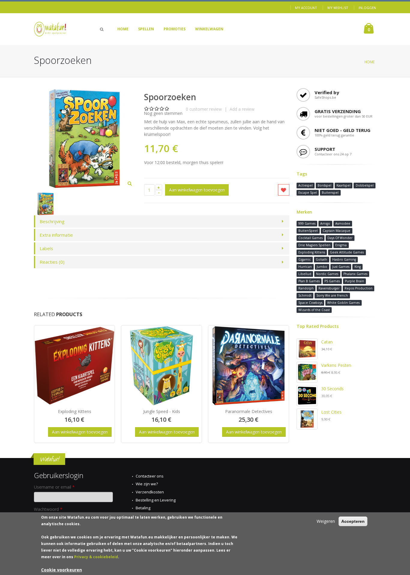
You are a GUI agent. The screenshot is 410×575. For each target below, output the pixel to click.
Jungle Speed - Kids (161, 411)
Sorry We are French (332, 295)
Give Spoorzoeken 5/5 (167, 108)
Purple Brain (354, 281)
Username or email (54, 487)
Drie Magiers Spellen (314, 245)
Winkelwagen (209, 28)
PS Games (332, 281)
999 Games (306, 223)
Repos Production (358, 288)
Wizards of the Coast (314, 310)
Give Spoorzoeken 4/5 (161, 108)
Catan (327, 342)
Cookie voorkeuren (61, 570)
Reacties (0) (52, 262)
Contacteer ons (150, 476)
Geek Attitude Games (347, 252)
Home (122, 28)
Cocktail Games (310, 238)
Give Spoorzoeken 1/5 (146, 108)
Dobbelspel (365, 185)
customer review (204, 109)
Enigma (341, 245)
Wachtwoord (48, 509)
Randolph (306, 288)
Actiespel (305, 185)
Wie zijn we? (147, 484)
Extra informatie (56, 235)
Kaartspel (343, 185)
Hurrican (305, 267)
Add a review (242, 109)
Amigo (325, 223)
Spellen (146, 28)
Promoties (174, 28)
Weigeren (326, 521)
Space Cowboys (310, 303)
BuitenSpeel (308, 231)
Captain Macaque (336, 231)
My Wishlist (337, 7)
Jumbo (322, 267)
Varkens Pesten (336, 365)
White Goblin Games (343, 303)
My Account (306, 7)
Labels (46, 248)
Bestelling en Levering (156, 500)
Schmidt (305, 295)
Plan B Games (309, 281)
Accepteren (353, 521)
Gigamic (304, 259)
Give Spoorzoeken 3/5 (156, 108)
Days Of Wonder (339, 238)
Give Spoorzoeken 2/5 (151, 108)
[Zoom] (130, 184)
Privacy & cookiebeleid (96, 556)
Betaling (143, 508)
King (357, 267)
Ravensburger (328, 288)
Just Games (340, 267)
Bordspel (324, 185)
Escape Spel (307, 192)
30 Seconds (332, 388)
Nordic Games (327, 274)
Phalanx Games (355, 274)
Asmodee (342, 223)
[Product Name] (74, 365)
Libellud (304, 274)
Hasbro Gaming (344, 259)
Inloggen (367, 7)
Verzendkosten (150, 492)
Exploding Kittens (74, 411)
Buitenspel (330, 192)
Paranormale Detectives (248, 411)
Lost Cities (331, 412)
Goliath (321, 259)
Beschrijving (52, 221)
